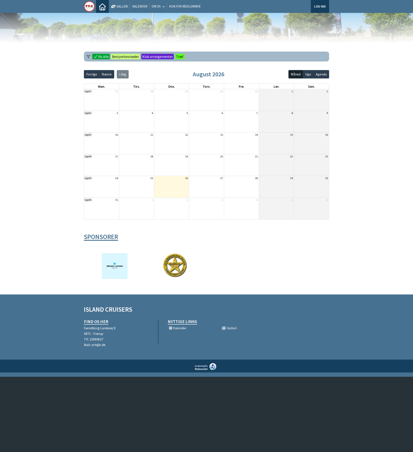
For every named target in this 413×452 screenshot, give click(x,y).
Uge (308, 74)
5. (187, 113)
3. (118, 113)
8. (292, 113)
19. (186, 156)
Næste (107, 74)
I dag (122, 74)
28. (152, 91)
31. (256, 91)
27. (117, 91)
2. (327, 91)
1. (292, 91)
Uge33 (88, 134)
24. (117, 178)
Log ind (320, 6)
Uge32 (88, 113)
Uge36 (88, 199)
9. (327, 113)
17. (117, 156)
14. (256, 134)
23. (326, 156)
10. (117, 134)
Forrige (91, 74)
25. (152, 178)
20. (221, 156)
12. (186, 134)
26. (186, 178)
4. (153, 113)
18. (152, 156)
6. (222, 113)
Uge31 (88, 91)
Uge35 (88, 178)
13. (221, 134)
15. (291, 134)
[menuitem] (102, 6)
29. (186, 91)
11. (152, 134)
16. (326, 134)
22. (291, 156)
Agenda (321, 74)
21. (256, 156)
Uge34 (88, 156)
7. (257, 113)
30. (221, 91)
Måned (296, 74)
